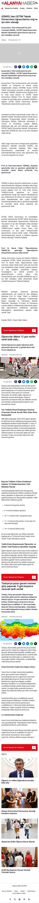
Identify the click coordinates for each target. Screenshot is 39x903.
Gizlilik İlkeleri (31, 891)
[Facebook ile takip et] (10, 899)
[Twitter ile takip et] (14, 899)
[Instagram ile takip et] (24, 899)
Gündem (29, 8)
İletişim (22, 891)
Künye (16, 891)
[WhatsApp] (31, 66)
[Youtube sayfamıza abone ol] (19, 899)
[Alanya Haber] (19, 3)
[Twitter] (19, 66)
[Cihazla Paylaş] (35, 66)
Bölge (36, 8)
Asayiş (22, 8)
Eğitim (4, 40)
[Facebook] (15, 66)
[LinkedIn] (27, 66)
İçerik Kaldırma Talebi (19, 893)
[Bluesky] (23, 66)
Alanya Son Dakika (11, 8)
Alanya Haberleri (7, 891)
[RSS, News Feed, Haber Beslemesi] (29, 899)
